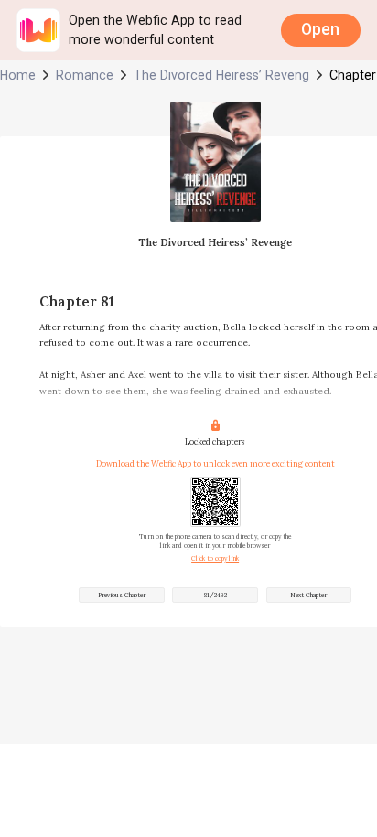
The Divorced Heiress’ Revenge (221, 75)
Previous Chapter (121, 595)
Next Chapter (308, 595)
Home (18, 75)
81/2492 (215, 595)
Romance (84, 75)
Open (320, 29)
